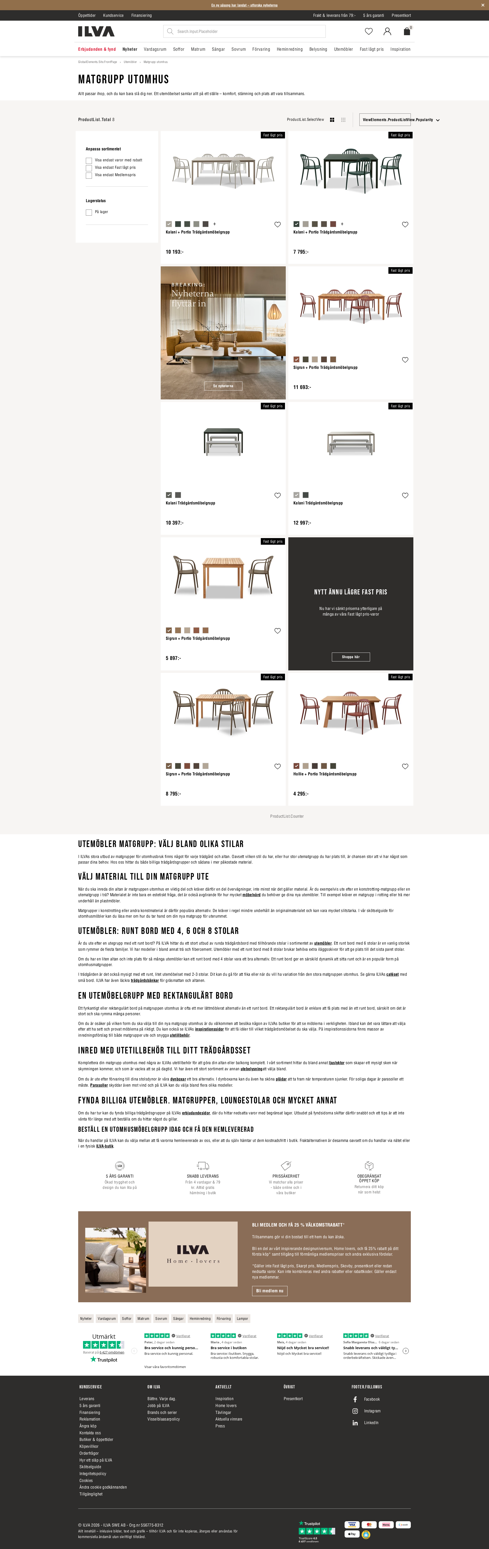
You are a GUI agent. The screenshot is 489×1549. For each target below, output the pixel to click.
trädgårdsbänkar (145, 980)
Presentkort (401, 15)
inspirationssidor (209, 1029)
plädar (281, 1079)
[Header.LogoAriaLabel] (96, 31)
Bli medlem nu (269, 1291)
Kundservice (113, 15)
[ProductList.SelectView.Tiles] (343, 120)
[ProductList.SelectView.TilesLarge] (332, 120)
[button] (278, 225)
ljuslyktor (336, 1062)
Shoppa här (351, 657)
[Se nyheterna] (223, 332)
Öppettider (87, 15)
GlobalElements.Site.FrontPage (97, 62)
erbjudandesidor (196, 1112)
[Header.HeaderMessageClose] (483, 5)
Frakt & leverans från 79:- (334, 15)
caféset (392, 974)
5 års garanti (373, 15)
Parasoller (99, 1085)
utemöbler (323, 943)
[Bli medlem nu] (161, 1256)
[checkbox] (117, 161)
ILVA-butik (104, 1146)
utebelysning (252, 1068)
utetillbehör (179, 1035)
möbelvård (251, 894)
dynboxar (178, 1079)
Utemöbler (130, 62)
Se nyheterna (223, 386)
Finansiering (141, 15)
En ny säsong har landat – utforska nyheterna (244, 5)
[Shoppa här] (350, 603)
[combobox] (385, 120)
